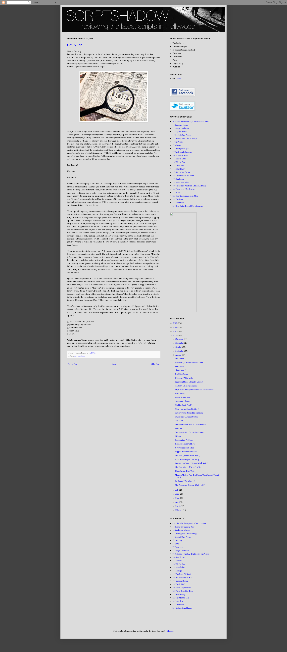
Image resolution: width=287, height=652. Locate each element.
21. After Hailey (179, 594)
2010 (175, 331)
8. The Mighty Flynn (181, 148)
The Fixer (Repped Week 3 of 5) (187, 467)
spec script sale (79, 356)
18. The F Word (179, 584)
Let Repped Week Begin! (185, 481)
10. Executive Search (181, 155)
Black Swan (180, 393)
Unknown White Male (184, 378)
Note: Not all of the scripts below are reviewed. (191, 121)
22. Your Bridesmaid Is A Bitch (185, 195)
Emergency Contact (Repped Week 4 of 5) (191, 463)
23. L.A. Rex (178, 601)
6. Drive (176, 543)
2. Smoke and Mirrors (181, 530)
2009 (175, 335)
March (178, 506)
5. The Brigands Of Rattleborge (185, 138)
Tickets (178, 436)
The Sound (179, 358)
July (177, 489)
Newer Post (72, 363)
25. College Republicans (182, 607)
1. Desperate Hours (180, 124)
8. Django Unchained (181, 550)
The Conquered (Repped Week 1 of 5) (190, 485)
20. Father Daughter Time (183, 591)
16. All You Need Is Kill (182, 577)
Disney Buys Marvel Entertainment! (189, 362)
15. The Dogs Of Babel (182, 574)
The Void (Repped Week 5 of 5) (187, 455)
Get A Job (74, 44)
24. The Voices (178, 604)
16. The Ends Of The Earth (183, 175)
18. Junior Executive (181, 182)
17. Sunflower (178, 179)
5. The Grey (177, 540)
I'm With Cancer (181, 374)
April (177, 502)
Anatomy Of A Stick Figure (186, 385)
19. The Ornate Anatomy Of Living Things (189, 185)
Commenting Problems (184, 440)
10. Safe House (179, 557)
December (179, 338)
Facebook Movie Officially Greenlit (189, 381)
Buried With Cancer (183, 397)
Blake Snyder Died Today (185, 471)
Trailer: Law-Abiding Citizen (186, 416)
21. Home (176, 192)
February (179, 510)
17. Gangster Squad (180, 580)
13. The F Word (179, 165)
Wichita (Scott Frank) (183, 405)
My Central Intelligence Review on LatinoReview (194, 389)
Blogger (170, 630)
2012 (175, 323)
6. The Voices (178, 141)
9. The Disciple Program (182, 151)
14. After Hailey (179, 168)
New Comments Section (184, 447)
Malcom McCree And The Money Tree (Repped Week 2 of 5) (197, 476)
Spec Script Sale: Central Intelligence (189, 432)
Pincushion (179, 366)
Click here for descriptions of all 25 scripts (189, 523)
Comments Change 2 (183, 401)
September (179, 351)
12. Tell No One (179, 162)
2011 (175, 327)
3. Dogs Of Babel (180, 131)
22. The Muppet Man (181, 597)
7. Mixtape (177, 145)
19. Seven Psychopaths (182, 587)
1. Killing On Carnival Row (183, 526)
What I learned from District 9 (187, 409)
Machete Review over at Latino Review (190, 424)
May (177, 498)
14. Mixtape (177, 570)
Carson (178, 78)
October (178, 347)
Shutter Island (180, 370)
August (178, 355)
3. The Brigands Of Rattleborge (185, 533)
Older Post (155, 363)
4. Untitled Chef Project (182, 135)
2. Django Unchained (181, 128)
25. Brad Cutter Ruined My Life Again (188, 206)
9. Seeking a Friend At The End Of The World (191, 553)
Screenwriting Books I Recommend (189, 412)
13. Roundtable (179, 567)
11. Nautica (177, 560)
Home (114, 363)
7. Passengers (178, 547)
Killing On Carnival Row (185, 443)
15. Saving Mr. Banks (181, 172)
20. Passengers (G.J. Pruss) (183, 189)
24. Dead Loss (178, 202)
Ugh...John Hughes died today (187, 459)
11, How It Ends (179, 158)
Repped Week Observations (186, 451)
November (179, 342)
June (177, 493)
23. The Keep (178, 199)
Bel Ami (178, 428)
